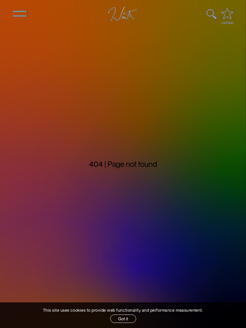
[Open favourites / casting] (227, 13)
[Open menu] (19, 14)
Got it (123, 318)
